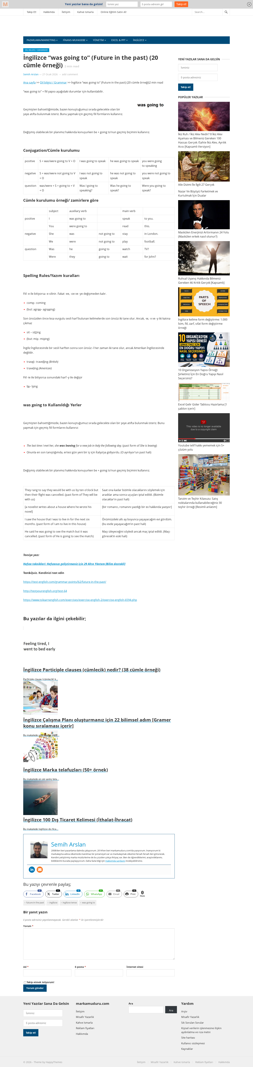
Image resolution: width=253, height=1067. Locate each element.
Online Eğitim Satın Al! (113, 12)
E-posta (80, 966)
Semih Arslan (31, 74)
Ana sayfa (29, 82)
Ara (131, 1003)
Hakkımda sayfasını (115, 860)
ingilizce (53, 902)
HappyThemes (54, 1062)
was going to (88, 902)
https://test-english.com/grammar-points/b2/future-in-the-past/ (64, 582)
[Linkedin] (32, 870)
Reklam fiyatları (85, 1028)
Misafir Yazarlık (85, 1017)
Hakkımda (49, 12)
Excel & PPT (118, 40)
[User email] (40, 870)
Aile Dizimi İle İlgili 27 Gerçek (196, 185)
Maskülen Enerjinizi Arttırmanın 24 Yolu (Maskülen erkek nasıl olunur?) (203, 234)
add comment (70, 74)
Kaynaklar (187, 1048)
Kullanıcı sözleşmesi (193, 1043)
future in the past (35, 902)
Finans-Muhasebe (74, 40)
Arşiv (184, 1011)
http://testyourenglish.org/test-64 (45, 591)
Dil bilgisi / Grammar (36, 50)
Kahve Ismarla (85, 12)
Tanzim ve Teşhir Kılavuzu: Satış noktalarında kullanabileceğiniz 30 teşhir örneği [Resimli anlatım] (200, 503)
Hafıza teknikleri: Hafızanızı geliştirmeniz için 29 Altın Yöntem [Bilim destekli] (74, 564)
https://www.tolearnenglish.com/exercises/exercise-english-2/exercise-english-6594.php (80, 600)
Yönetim (98, 40)
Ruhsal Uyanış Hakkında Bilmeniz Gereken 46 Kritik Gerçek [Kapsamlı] (201, 281)
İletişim (66, 12)
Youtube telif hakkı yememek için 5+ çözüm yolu (201, 447)
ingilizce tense (70, 902)
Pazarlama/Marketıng (41, 40)
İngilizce (138, 40)
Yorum (28, 926)
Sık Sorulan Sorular (192, 1022)
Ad (26, 966)
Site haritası (188, 1037)
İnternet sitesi (134, 966)
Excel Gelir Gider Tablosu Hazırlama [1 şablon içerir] (202, 406)
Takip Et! (31, 12)
